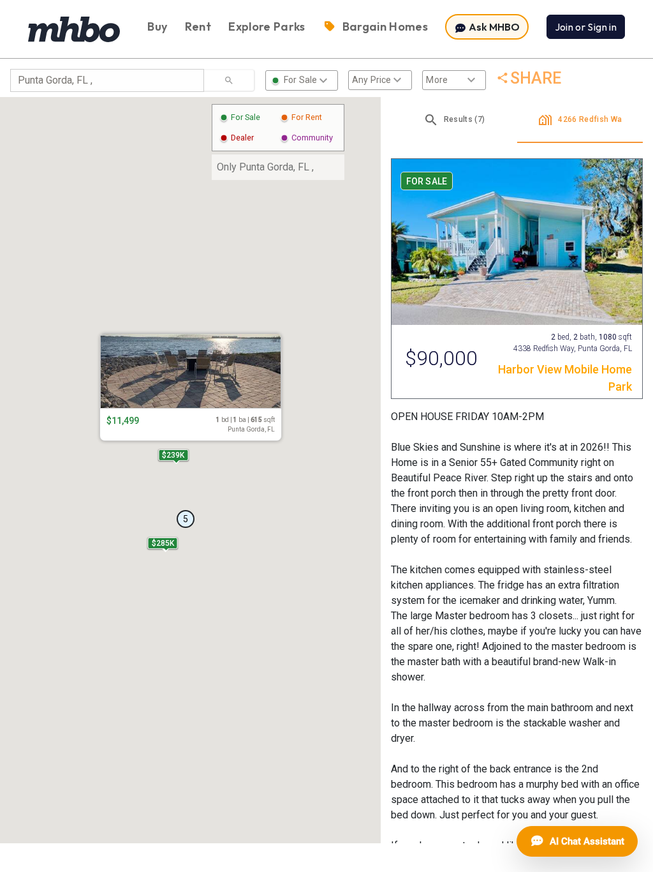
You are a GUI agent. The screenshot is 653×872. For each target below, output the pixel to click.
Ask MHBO (493, 26)
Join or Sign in (586, 26)
